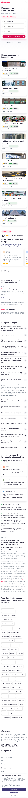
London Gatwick (18, 640)
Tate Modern (20, 653)
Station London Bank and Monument (9, 704)
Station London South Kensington (9, 700)
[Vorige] (3, 270)
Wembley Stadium (6, 674)
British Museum (5, 636)
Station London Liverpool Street (9, 615)
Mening (3, 764)
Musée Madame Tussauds (7, 640)
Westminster (12, 670)
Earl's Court (4, 696)
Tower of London (5, 666)
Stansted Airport (14, 645)
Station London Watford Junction (15, 657)
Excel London (5, 679)
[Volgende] (7, 270)
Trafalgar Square (17, 683)
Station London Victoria (7, 619)
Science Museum (20, 662)
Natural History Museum (16, 636)
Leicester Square (6, 687)
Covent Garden (5, 649)
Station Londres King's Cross (8, 611)
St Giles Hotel (10, 708)
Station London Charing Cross (18, 674)
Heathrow (4, 632)
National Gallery (14, 649)
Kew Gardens (12, 696)
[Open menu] (25, 2)
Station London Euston (7, 628)
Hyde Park (19, 670)
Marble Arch (4, 713)
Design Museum (12, 713)
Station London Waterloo (13, 632)
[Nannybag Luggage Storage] (7, 2)
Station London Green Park (15, 691)
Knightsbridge (19, 708)
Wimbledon (12, 653)
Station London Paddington (8, 623)
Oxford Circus (19, 687)
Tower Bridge (21, 700)
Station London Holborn (17, 717)
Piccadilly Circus (5, 645)
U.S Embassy (20, 666)
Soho (13, 687)
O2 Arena (4, 657)
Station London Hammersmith (8, 662)
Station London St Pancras (7, 606)
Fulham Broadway (6, 717)
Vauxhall (21, 704)
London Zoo (4, 691)
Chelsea (13, 666)
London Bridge (17, 628)
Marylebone (4, 670)
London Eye (12, 679)
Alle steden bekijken (6, 757)
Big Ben (3, 708)
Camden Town (5, 653)
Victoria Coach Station (7, 683)
